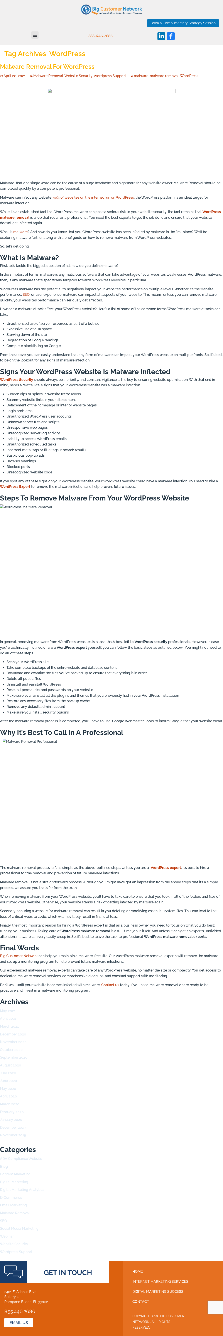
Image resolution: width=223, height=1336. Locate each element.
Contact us (110, 985)
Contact (140, 1302)
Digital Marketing (14, 1182)
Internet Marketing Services (160, 1281)
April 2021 (8, 1018)
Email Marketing (13, 1205)
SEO (26, 294)
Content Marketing (15, 1174)
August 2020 (10, 1065)
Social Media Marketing (19, 1228)
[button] (35, 35)
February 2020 (12, 1112)
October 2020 (11, 1050)
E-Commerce (11, 1197)
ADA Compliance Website (21, 1159)
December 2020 (13, 1034)
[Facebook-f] (171, 36)
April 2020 (8, 1096)
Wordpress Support (110, 76)
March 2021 (9, 1026)
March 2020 (9, 1104)
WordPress (189, 76)
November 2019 (13, 1135)
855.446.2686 (19, 1311)
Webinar (7, 1236)
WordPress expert (166, 868)
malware (141, 76)
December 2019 (12, 1127)
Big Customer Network (19, 956)
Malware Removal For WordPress (47, 66)
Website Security (78, 76)
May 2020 (8, 1089)
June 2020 (8, 1081)
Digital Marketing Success (157, 1292)
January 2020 (11, 1120)
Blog (4, 1166)
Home (137, 1271)
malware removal (164, 76)
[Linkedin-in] (161, 36)
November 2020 (13, 1042)
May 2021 (7, 1011)
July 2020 (8, 1073)
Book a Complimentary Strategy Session (183, 23)
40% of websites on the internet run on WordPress (93, 197)
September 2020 (13, 1057)
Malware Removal (48, 76)
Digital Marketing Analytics (22, 1190)
